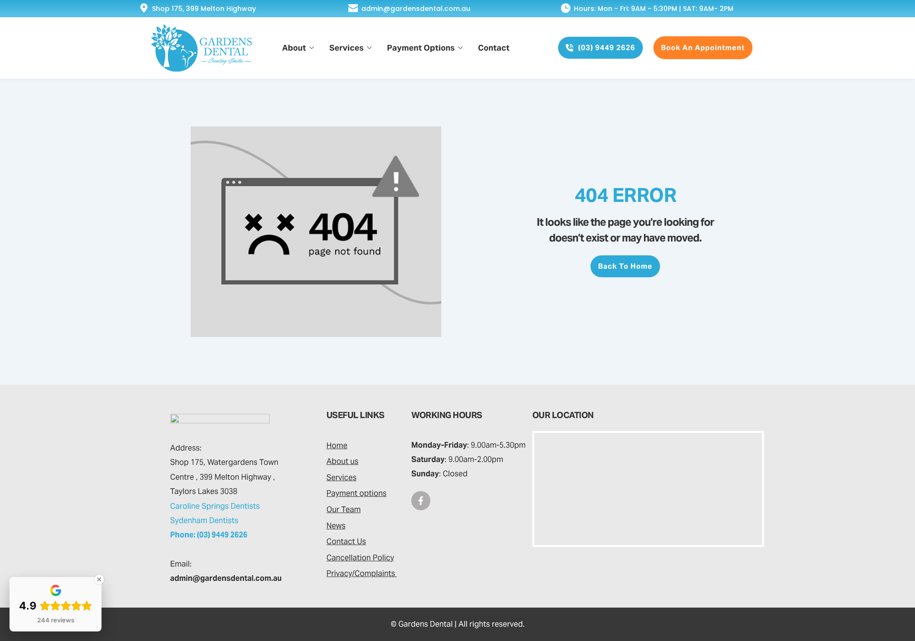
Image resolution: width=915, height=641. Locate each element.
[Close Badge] (99, 579)
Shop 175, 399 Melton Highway (204, 8)
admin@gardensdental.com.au (415, 8)
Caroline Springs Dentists (215, 506)
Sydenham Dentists (204, 520)
